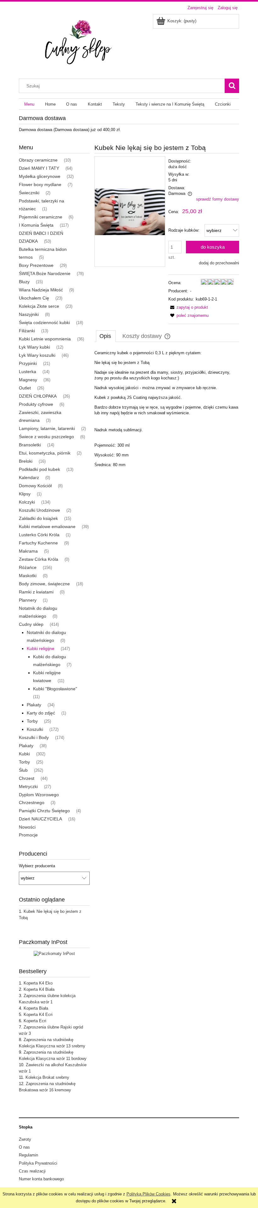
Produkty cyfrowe (36, 404)
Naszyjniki (29, 314)
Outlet (25, 387)
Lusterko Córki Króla (39, 534)
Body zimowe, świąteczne (44, 583)
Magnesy (28, 379)
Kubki (24, 753)
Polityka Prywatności (38, 1163)
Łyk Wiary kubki (34, 347)
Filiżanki (27, 330)
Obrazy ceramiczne (38, 160)
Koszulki (35, 729)
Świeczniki (29, 192)
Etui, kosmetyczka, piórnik (44, 452)
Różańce (27, 567)
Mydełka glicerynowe (39, 176)
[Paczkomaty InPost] (54, 953)
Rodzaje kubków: (183, 230)
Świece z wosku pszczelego (46, 436)
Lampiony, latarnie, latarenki (47, 428)
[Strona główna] (81, 42)
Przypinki (28, 363)
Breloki (25, 461)
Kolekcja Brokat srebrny (47, 1077)
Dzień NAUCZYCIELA (40, 818)
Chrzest (26, 778)
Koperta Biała (36, 1008)
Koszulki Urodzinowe (39, 510)
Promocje (28, 834)
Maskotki (27, 575)
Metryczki (28, 786)
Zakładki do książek (38, 518)
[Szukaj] (232, 86)
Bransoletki (30, 444)
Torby (32, 721)
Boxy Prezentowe (36, 265)
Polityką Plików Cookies (148, 1194)
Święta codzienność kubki (44, 322)
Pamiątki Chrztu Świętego (44, 810)
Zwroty (25, 1139)
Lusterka (27, 371)
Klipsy (25, 493)
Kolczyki (27, 502)
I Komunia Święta (36, 225)
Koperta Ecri (35, 1020)
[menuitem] (29, 104)
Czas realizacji (32, 1171)
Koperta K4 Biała (39, 989)
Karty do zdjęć (41, 712)
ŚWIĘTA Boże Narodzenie (44, 273)
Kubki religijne (40, 648)
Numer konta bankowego (41, 1179)
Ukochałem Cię (34, 298)
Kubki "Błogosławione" (55, 688)
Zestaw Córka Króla (38, 559)
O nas (24, 1147)
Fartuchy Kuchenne (38, 542)
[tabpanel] (166, 409)
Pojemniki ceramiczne (40, 216)
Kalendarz (29, 477)
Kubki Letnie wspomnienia (45, 338)
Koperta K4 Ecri (38, 1014)
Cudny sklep (31, 624)
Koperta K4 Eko (38, 983)
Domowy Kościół (35, 485)
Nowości (27, 827)
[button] (188, 307)
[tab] (105, 336)
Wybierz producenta (37, 866)
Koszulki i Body (34, 737)
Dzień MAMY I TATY (39, 168)
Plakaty (34, 704)
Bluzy (24, 281)
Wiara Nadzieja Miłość (41, 289)
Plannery (27, 600)
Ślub (23, 770)
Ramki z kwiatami (36, 591)
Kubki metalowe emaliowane (47, 526)
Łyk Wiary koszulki (37, 355)
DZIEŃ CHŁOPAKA (38, 396)
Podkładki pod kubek (39, 469)
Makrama (28, 551)
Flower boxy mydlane (40, 184)
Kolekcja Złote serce (39, 306)
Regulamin (28, 1155)
